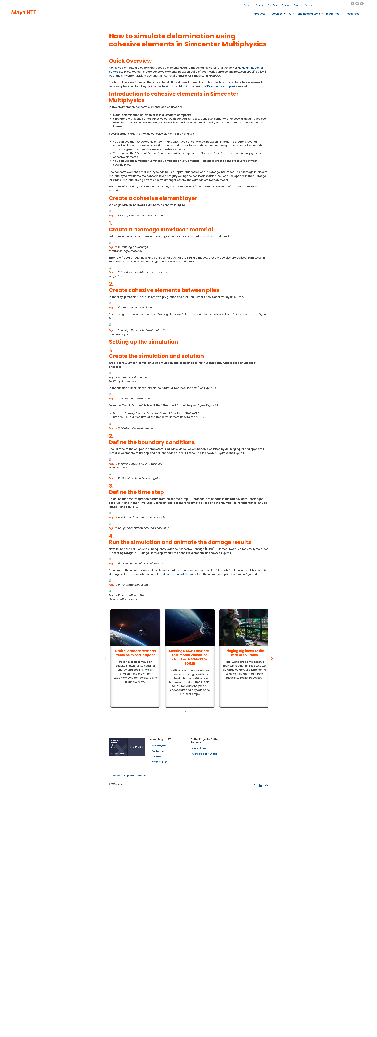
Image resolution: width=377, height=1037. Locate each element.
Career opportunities (205, 754)
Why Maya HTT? (160, 745)
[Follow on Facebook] (362, 3)
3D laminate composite (222, 86)
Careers (247, 5)
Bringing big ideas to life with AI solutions (243, 653)
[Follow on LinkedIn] (352, 3)
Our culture (199, 748)
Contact (259, 5)
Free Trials (273, 5)
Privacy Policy (159, 761)
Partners (156, 756)
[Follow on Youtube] (357, 3)
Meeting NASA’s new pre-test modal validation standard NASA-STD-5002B (188, 657)
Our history (157, 751)
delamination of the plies (179, 574)
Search (297, 5)
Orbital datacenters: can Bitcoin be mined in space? (134, 653)
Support (286, 5)
